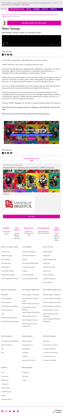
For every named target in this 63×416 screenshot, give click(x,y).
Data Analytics (47, 255)
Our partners (46, 341)
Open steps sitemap (6, 399)
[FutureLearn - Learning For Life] (57, 411)
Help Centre (25, 376)
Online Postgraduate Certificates (9, 278)
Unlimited (24, 356)
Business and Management (29, 252)
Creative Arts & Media (28, 274)
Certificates (25, 352)
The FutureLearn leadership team (9, 341)
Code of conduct (5, 388)
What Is (54, 9)
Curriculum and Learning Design (25, 14)
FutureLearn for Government (50, 352)
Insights (36, 9)
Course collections (48, 282)
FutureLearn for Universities (50, 345)
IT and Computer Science (28, 267)
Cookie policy (5, 384)
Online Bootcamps (6, 263)
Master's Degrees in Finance (29, 316)
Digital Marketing (47, 252)
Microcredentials (5, 259)
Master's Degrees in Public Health (31, 312)
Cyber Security (47, 271)
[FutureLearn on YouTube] (14, 411)
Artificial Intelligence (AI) (49, 259)
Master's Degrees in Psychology (30, 294)
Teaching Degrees (6, 302)
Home (3, 14)
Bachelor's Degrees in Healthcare (51, 294)
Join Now (31, 216)
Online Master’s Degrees (7, 271)
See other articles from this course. (34, 23)
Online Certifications (6, 255)
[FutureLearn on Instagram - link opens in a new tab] (6, 411)
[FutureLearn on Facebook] (2, 411)
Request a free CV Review (29, 360)
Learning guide (26, 349)
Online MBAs (4, 294)
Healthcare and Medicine (28, 255)
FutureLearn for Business (49, 349)
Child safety (25, 372)
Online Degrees (5, 267)
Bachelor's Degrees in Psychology (52, 298)
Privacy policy (5, 376)
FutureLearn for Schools (49, 356)
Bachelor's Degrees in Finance (51, 310)
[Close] (60, 2)
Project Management (48, 274)
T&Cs (2, 372)
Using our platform (27, 341)
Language (24, 271)
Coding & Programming (49, 278)
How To (45, 9)
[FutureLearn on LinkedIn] (18, 411)
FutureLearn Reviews (27, 345)
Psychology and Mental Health (30, 263)
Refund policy (4, 380)
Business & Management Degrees (10, 321)
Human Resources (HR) (49, 267)
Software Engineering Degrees (9, 317)
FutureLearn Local (17, 9)
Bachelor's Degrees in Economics (51, 306)
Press (29, 9)
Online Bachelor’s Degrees (8, 274)
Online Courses (5, 252)
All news (4, 9)
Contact (24, 380)
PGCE (2, 314)
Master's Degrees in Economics (30, 320)
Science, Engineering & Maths (30, 278)
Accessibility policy (6, 391)
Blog (2, 352)
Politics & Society (11, 14)
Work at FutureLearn (6, 345)
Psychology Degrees (6, 298)
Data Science (46, 263)
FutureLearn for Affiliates (49, 360)
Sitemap (3, 395)
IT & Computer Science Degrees (9, 306)
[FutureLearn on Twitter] (10, 411)
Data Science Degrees (7, 310)
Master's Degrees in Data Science (31, 303)
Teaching (24, 259)
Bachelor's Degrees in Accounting (52, 302)
